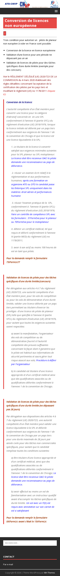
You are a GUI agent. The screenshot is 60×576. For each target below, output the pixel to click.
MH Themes (49, 572)
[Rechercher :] (30, 542)
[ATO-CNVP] (30, 5)
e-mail (10, 564)
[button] (55, 11)
